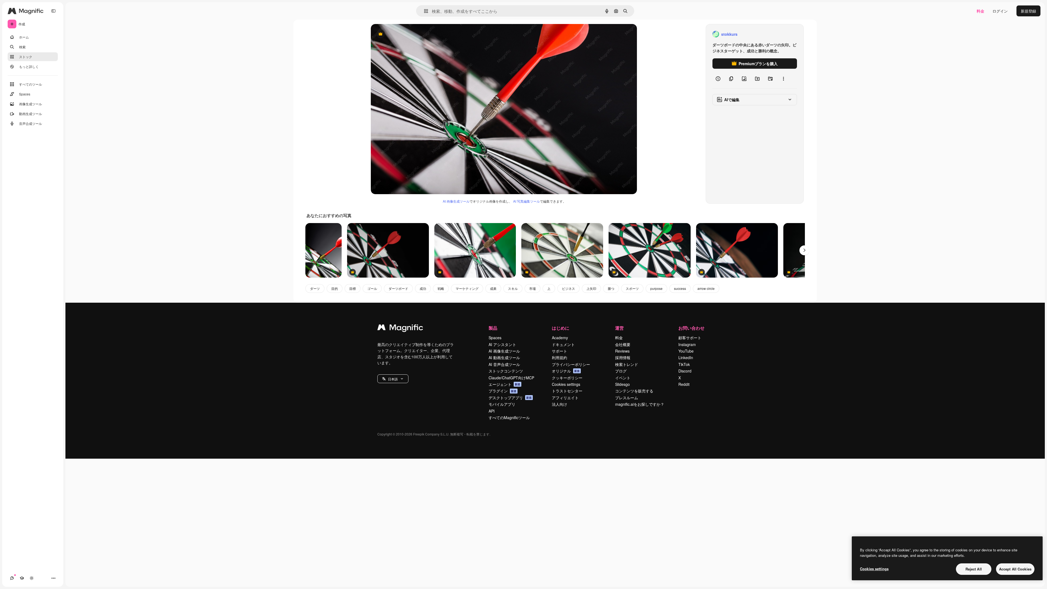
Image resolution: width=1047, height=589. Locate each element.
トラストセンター (567, 390)
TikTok (684, 364)
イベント (622, 377)
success (680, 288)
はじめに (560, 328)
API (492, 411)
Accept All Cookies (1015, 569)
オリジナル (408, 34)
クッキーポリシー (567, 377)
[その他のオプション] (783, 78)
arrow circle (706, 288)
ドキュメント (563, 344)
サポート (559, 351)
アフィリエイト (565, 397)
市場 (532, 288)
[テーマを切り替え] (31, 578)
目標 (352, 288)
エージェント (504, 384)
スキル (513, 288)
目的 (334, 288)
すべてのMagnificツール (509, 417)
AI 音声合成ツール (504, 364)
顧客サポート (689, 337)
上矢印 (591, 288)
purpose (656, 288)
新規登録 (1028, 11)
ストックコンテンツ (506, 371)
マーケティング (467, 288)
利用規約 (559, 357)
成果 (493, 288)
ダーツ (315, 288)
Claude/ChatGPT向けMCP (511, 377)
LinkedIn (685, 357)
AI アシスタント (502, 344)
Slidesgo (622, 384)
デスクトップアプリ (510, 397)
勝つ (611, 288)
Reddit (684, 384)
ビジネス (568, 288)
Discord (684, 371)
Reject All (973, 569)
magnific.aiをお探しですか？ (639, 404)
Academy (560, 337)
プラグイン (502, 390)
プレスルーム (626, 397)
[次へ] (804, 250)
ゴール (372, 288)
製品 (493, 328)
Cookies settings (566, 384)
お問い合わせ (691, 328)
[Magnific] (400, 328)
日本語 (393, 379)
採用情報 (622, 357)
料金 (980, 11)
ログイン (1000, 11)
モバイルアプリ (502, 404)
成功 (423, 288)
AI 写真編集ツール (526, 201)
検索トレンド (626, 364)
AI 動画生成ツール (504, 357)
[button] (392, 378)
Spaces (495, 337)
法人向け (559, 404)
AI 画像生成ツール (456, 201)
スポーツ (632, 288)
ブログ (621, 371)
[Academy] (21, 578)
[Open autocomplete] (423, 11)
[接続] (12, 578)
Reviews (622, 351)
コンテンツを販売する (634, 390)
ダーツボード (398, 288)
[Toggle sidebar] (53, 11)
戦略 (441, 288)
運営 (619, 328)
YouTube (686, 351)
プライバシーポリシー (571, 364)
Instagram (687, 344)
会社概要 (622, 344)
